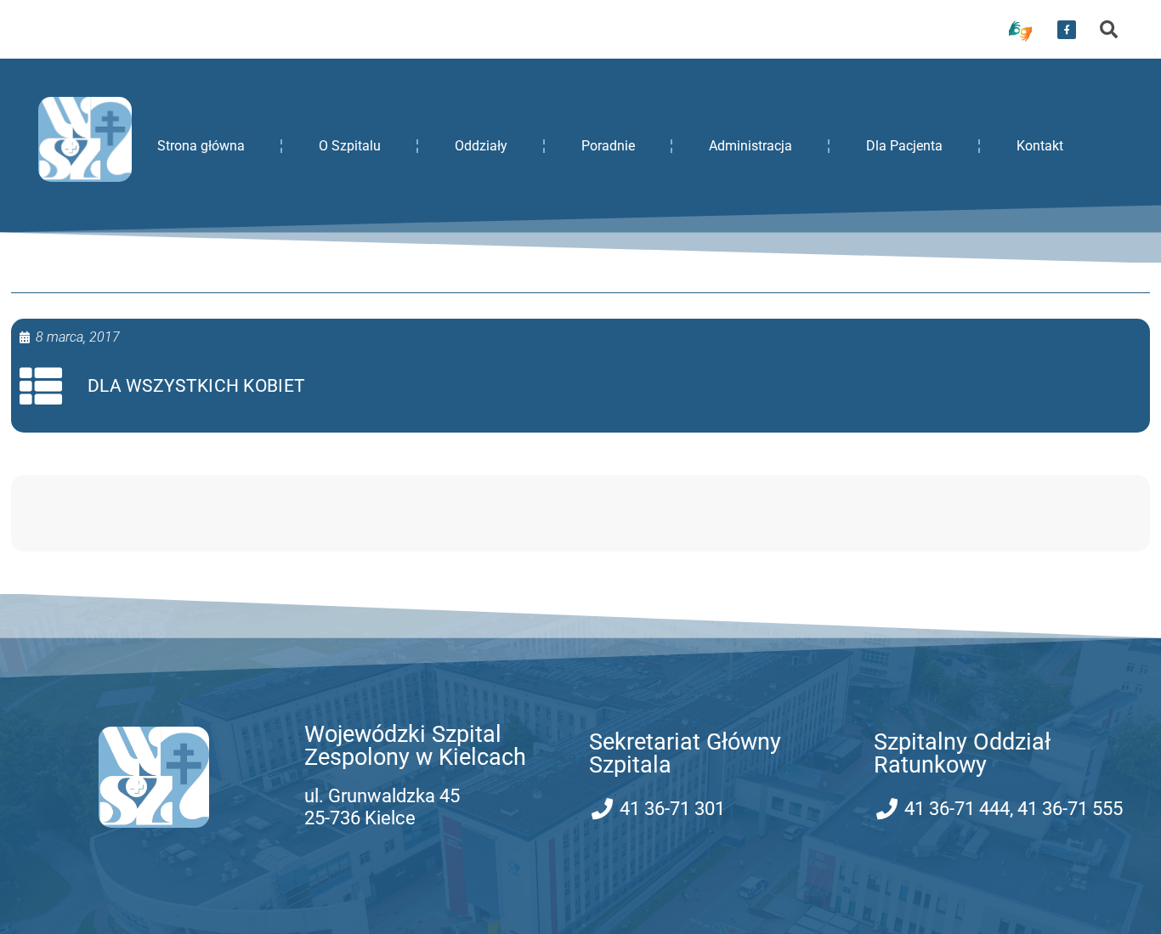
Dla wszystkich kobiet (196, 386)
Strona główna (201, 146)
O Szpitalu (350, 146)
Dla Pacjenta (904, 146)
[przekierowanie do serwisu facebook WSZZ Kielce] (1066, 29)
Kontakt (1040, 146)
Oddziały (481, 146)
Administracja (750, 146)
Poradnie (608, 146)
